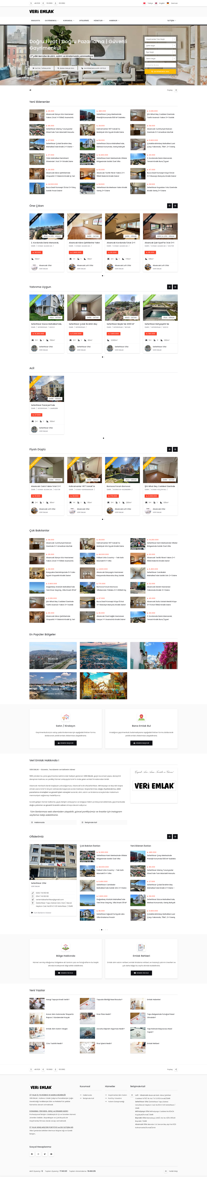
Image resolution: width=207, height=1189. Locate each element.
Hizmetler (98, 20)
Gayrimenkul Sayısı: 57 (53, 664)
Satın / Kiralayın (43, 68)
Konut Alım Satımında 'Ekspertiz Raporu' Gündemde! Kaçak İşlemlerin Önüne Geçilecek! (60, 1017)
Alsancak (53, 658)
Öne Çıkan (36, 206)
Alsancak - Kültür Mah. (103, 688)
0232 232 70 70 (42, 893)
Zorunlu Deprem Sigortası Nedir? (111, 1029)
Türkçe (150, 3)
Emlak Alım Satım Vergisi (56, 1029)
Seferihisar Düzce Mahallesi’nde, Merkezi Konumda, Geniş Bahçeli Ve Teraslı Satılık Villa (111, 146)
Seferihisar (103, 658)
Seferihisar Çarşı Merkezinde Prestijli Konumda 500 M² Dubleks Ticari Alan (111, 117)
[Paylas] (176, 90)
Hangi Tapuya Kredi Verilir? (57, 999)
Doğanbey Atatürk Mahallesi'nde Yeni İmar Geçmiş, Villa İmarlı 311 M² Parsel (61, 590)
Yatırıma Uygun (40, 287)
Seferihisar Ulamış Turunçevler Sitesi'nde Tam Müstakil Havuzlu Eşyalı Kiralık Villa (60, 132)
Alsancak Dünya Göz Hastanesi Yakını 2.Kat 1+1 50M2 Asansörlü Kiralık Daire (59, 117)
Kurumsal (67, 20)
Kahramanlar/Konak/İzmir (145, 1127)
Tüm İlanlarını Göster (42, 913)
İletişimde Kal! (91, 822)
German (174, 3)
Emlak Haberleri (154, 999)
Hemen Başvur (66, 743)
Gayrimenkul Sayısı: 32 (53, 694)
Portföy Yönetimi (115, 1098)
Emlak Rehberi (153, 1043)
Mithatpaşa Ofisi (39, 883)
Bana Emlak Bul (67, 68)
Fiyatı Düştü (37, 449)
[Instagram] (38, 1154)
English (162, 3)
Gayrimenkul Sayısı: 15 (103, 694)
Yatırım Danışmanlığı (116, 1101)
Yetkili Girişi (173, 1171)
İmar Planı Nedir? (104, 1014)
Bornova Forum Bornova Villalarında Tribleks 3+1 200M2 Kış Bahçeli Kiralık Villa (111, 590)
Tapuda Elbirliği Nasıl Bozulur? (109, 999)
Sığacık (154, 658)
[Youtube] (51, 1154)
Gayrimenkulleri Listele (95, 68)
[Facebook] (31, 1154)
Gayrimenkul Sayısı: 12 (154, 664)
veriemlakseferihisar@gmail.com (50, 899)
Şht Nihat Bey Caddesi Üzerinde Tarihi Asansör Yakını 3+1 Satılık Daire (160, 117)
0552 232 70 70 (42, 896)
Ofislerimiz (84, 20)
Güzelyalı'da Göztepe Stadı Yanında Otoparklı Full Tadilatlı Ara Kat (112, 858)
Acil (31, 368)
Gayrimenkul (51, 20)
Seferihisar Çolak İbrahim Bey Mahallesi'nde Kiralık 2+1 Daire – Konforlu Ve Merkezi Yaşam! (60, 146)
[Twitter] (44, 1154)
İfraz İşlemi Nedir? (104, 1043)
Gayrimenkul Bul (161, 71)
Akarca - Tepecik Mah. (53, 688)
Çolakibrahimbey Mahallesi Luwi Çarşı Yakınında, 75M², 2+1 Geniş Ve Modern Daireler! (161, 146)
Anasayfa (35, 20)
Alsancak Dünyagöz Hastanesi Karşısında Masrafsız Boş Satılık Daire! (110, 575)
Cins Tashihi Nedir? (54, 1043)
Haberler (113, 20)
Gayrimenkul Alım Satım (117, 1095)
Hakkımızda (39, 822)
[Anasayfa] (30, 90)
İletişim (171, 20)
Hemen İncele (67, 973)
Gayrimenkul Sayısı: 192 (103, 664)
